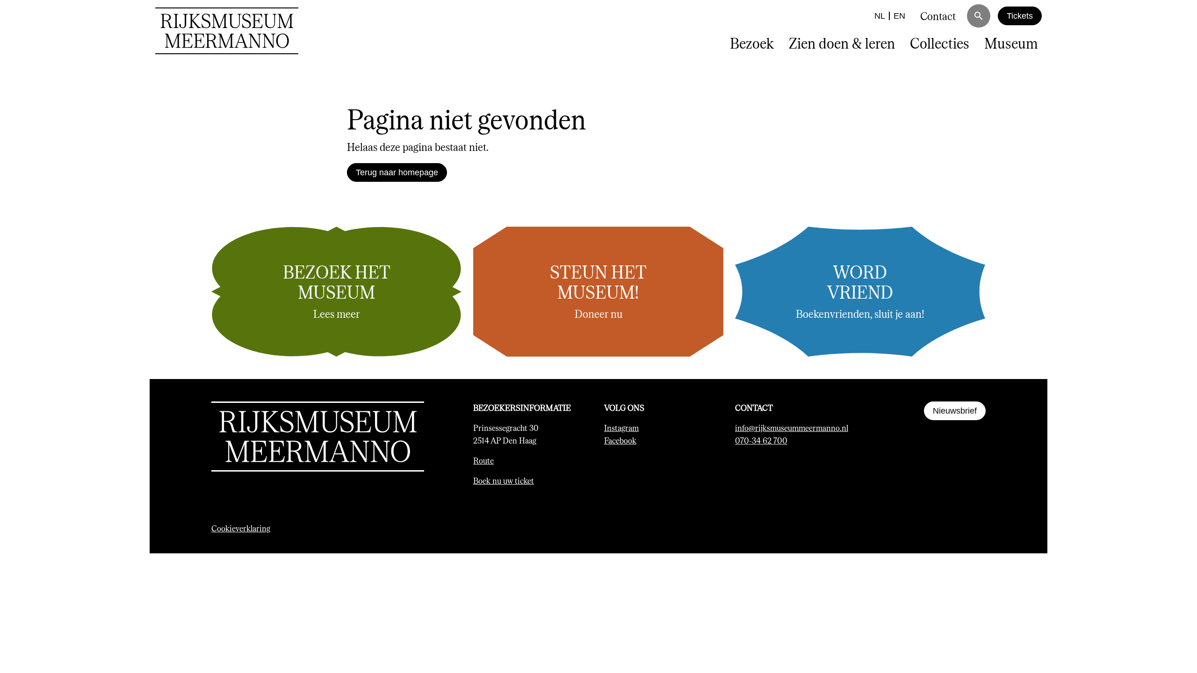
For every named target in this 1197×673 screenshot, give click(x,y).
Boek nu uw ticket (503, 480)
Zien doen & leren (842, 42)
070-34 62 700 (761, 440)
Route (483, 460)
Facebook (620, 440)
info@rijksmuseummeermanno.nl (791, 427)
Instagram (621, 427)
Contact (938, 15)
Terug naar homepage (397, 172)
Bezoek (752, 42)
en (899, 16)
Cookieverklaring (240, 528)
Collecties (939, 42)
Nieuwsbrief (955, 410)
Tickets (1020, 16)
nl (879, 16)
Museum (1011, 42)
